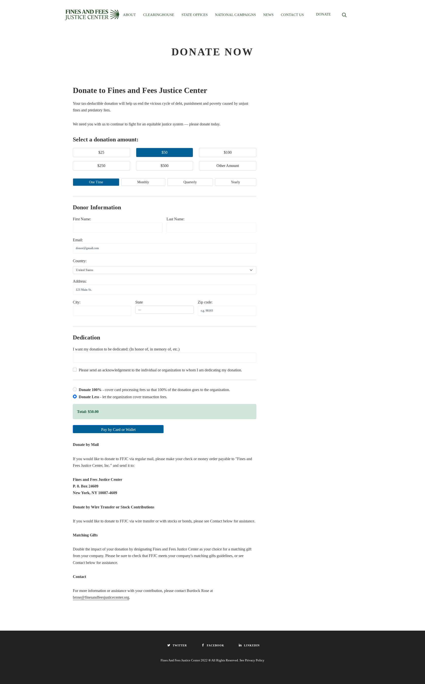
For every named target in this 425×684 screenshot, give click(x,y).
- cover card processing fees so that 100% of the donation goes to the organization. (154, 390)
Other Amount (227, 166)
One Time (96, 182)
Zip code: (205, 302)
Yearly (235, 182)
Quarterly (190, 182)
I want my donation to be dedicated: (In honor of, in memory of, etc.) (126, 349)
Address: (80, 281)
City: (76, 302)
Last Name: (175, 219)
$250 (101, 166)
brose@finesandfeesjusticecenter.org (101, 597)
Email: (78, 240)
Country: (80, 261)
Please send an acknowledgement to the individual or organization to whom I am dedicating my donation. (160, 370)
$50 (164, 152)
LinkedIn (252, 645)
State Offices (195, 15)
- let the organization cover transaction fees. (123, 397)
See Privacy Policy (252, 660)
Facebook (216, 645)
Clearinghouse (158, 15)
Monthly (143, 182)
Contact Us (292, 15)
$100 (228, 152)
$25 (101, 152)
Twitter (180, 645)
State (139, 302)
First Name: (82, 219)
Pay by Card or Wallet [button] (118, 429)
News (268, 15)
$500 (164, 166)
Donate (323, 14)
